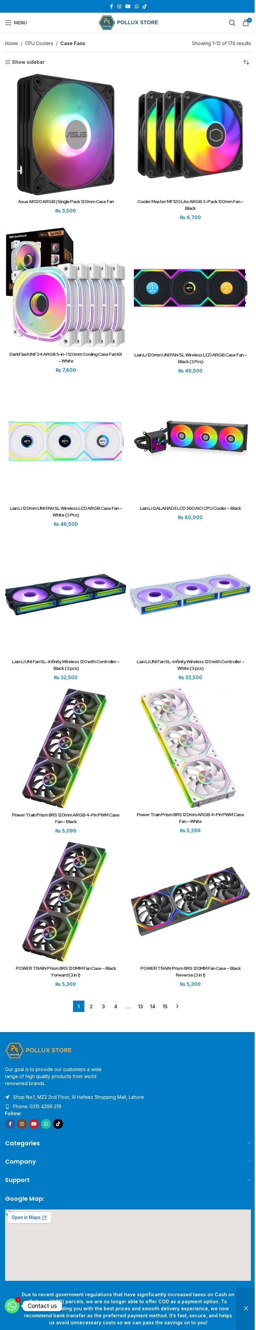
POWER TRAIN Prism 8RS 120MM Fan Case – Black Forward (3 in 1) (66, 971)
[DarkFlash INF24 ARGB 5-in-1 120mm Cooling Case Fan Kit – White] (65, 287)
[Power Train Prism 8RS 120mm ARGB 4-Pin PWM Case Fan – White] (190, 747)
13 (140, 1006)
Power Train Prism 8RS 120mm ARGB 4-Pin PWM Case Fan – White (190, 817)
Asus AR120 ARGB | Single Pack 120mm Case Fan (66, 201)
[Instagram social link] (119, 6)
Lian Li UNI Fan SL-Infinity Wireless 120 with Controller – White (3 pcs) (190, 664)
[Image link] (38, 1050)
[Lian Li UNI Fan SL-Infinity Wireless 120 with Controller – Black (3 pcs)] (65, 594)
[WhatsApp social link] (137, 6)
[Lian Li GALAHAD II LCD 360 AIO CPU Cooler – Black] (190, 441)
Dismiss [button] (246, 1308)
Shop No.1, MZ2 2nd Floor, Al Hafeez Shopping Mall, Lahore (78, 1097)
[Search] (232, 22)
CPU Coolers (39, 43)
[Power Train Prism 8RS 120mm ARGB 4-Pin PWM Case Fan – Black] (65, 748)
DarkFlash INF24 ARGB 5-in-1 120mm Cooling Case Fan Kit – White (65, 357)
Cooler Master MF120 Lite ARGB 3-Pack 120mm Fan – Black (190, 204)
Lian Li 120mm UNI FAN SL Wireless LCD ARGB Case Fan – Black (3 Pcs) (190, 358)
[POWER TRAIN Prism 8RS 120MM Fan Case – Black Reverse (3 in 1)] (190, 901)
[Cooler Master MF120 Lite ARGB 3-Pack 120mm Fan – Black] (190, 134)
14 (152, 1006)
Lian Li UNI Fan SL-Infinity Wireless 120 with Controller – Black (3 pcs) (66, 664)
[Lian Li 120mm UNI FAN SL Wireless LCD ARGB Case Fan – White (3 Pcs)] (65, 441)
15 (165, 1006)
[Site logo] (128, 22)
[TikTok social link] (145, 6)
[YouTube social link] (128, 6)
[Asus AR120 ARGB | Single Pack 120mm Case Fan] (65, 134)
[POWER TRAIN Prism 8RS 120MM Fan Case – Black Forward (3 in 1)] (65, 901)
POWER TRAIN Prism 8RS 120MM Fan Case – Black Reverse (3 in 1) (190, 971)
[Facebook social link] (111, 6)
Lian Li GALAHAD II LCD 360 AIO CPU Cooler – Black (190, 508)
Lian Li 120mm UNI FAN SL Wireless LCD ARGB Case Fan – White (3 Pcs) (66, 511)
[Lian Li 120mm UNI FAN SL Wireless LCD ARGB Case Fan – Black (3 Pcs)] (190, 288)
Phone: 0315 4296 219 (37, 1106)
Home (11, 43)
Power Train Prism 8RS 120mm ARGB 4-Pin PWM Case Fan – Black (65, 818)
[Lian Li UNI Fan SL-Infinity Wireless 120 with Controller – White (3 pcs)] (190, 594)
